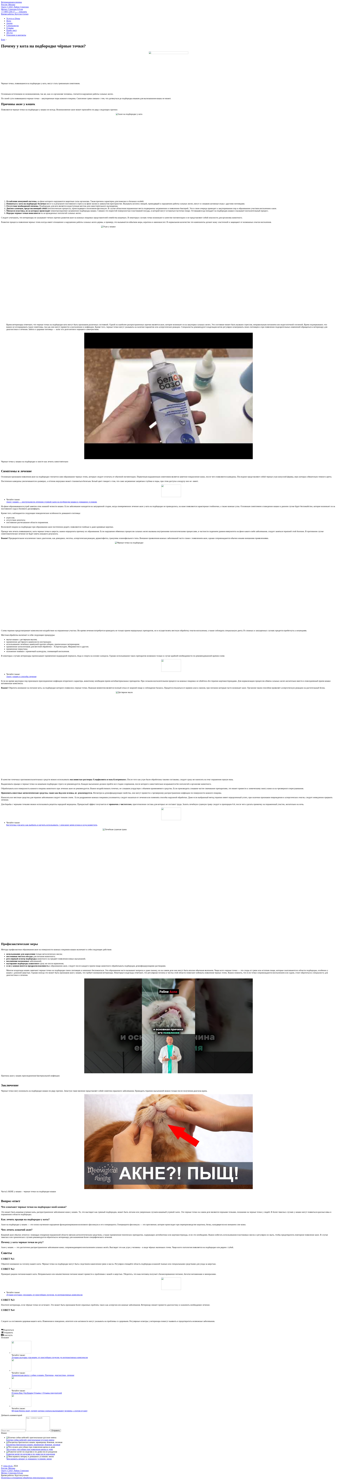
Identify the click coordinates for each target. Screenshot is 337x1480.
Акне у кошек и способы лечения (21, 676)
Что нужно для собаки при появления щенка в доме (29, 1449)
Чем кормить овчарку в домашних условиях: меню (29, 1459)
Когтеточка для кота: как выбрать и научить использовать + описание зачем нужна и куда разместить (51, 825)
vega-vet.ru (8, 1466)
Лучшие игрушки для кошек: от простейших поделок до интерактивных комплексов (44, 1295)
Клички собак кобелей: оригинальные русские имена (30, 1440)
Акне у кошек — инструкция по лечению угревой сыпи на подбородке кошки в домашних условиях (51, 502)
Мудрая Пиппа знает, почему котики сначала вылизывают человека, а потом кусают (49, 1411)
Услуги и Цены (13, 18)
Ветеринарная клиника (11, 2)
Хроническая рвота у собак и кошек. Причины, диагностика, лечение (43, 1375)
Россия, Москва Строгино (15, 6)
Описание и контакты (16, 35)
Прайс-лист (11, 30)
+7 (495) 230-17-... (14, 12)
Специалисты (12, 25)
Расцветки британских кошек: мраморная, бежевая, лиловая (33, 1445)
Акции (9, 23)
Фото (8, 21)
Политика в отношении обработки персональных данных (27, 1478)
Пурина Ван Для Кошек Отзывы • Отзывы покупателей (37, 1393)
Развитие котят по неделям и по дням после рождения (30, 1454)
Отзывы (10, 28)
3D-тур (9, 33)
